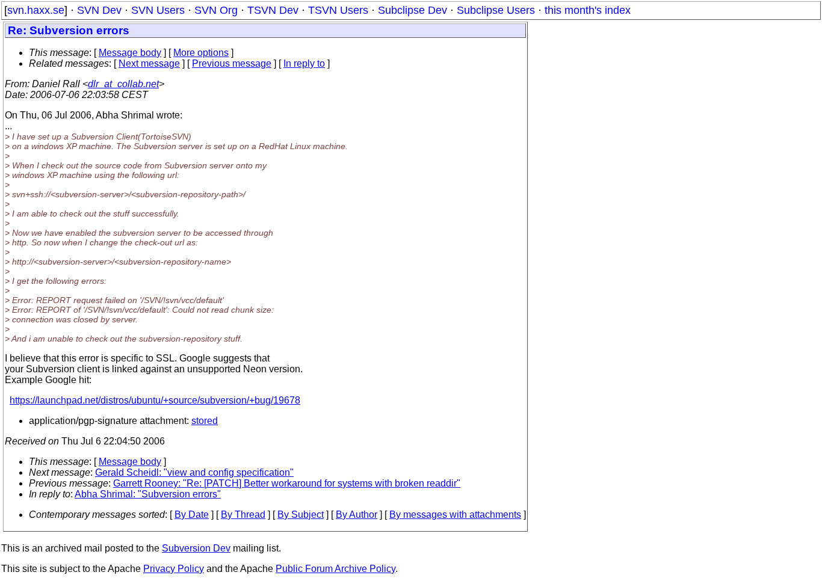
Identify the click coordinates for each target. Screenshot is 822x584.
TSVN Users (338, 10)
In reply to (304, 63)
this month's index (588, 10)
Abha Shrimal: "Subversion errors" (148, 494)
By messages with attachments (455, 514)
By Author (356, 514)
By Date (192, 514)
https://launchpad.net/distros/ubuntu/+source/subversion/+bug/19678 (155, 400)
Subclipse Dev (412, 10)
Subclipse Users (496, 10)
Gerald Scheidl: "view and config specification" (194, 472)
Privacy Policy (173, 569)
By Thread (243, 514)
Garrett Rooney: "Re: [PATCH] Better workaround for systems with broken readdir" (286, 483)
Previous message (231, 63)
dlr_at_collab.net (123, 84)
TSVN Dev (272, 10)
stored (204, 421)
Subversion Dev (196, 548)
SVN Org (216, 10)
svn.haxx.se (35, 10)
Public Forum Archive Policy (335, 569)
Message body (130, 53)
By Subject (300, 514)
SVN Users (158, 10)
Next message (149, 63)
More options (201, 53)
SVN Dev (99, 10)
